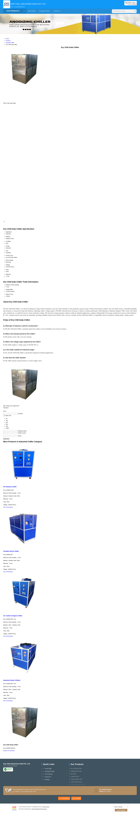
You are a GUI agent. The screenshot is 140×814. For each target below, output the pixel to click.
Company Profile (44, 11)
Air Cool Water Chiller (76, 768)
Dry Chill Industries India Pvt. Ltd (28, 5)
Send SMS (77, 798)
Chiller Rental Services (76, 782)
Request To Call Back (9, 750)
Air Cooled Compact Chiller (12, 616)
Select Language (121, 810)
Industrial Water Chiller (76, 779)
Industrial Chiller (10, 42)
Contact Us (57, 11)
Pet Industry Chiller (10, 487)
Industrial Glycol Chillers (11, 680)
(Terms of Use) (45, 806)
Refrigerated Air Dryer (76, 771)
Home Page (31, 11)
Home (7, 38)
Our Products (12, 11)
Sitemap (47, 779)
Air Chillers (73, 774)
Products (8, 40)
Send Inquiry (65, 798)
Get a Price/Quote (8, 507)
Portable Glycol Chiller (11, 551)
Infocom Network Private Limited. (39, 809)
